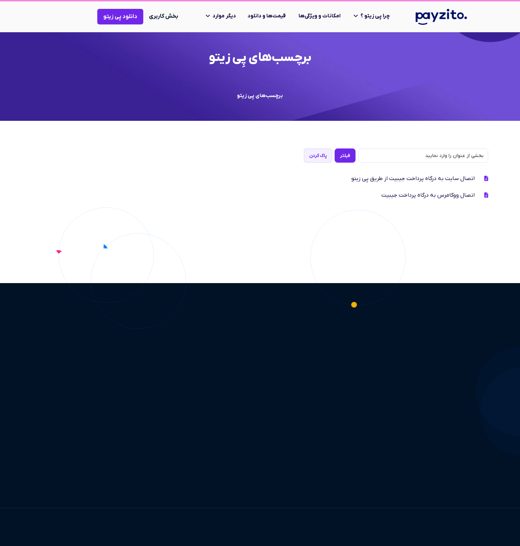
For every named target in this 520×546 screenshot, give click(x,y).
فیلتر (345, 156)
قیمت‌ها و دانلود (267, 15)
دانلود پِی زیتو (120, 16)
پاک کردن (318, 156)
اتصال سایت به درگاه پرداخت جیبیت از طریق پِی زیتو (413, 178)
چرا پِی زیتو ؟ (375, 15)
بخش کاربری (163, 16)
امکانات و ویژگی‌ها (320, 15)
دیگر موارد (224, 15)
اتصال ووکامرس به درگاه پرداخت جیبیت (428, 195)
